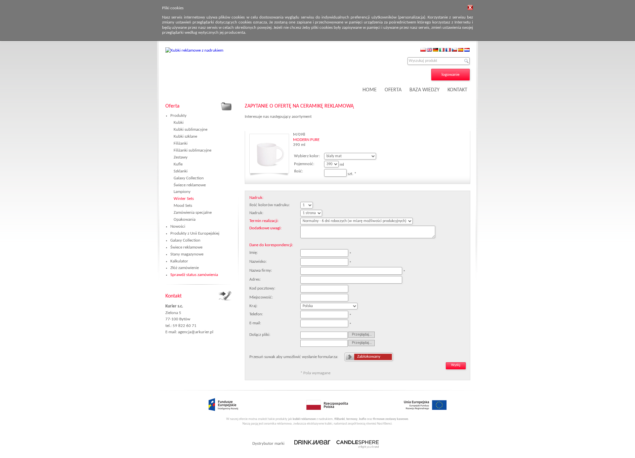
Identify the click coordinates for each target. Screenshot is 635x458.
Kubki (179, 122)
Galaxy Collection (189, 178)
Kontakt (173, 296)
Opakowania (184, 219)
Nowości (177, 226)
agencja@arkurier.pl (195, 332)
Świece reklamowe (190, 185)
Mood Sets (183, 206)
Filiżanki (181, 143)
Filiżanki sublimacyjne (192, 150)
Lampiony (182, 192)
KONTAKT (457, 90)
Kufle (178, 164)
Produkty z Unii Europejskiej (194, 233)
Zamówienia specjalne (193, 212)
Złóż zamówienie (184, 268)
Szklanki (181, 171)
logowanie (450, 74)
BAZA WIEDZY (424, 90)
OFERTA (393, 90)
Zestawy (181, 157)
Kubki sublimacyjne (190, 129)
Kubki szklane (185, 136)
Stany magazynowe (186, 254)
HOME (369, 90)
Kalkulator (179, 261)
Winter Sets (184, 199)
